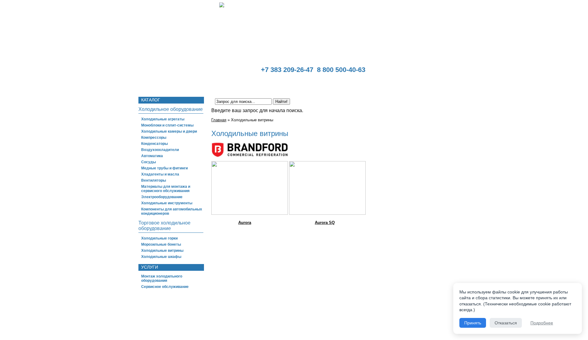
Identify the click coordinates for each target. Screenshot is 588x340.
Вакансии (403, 83)
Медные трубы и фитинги (164, 168)
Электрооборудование (162, 197)
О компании (181, 83)
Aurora (244, 222)
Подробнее (541, 322)
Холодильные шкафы (161, 257)
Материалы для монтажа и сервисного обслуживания (165, 188)
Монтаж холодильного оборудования (161, 278)
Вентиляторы (153, 180)
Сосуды (148, 162)
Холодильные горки (159, 238)
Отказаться (506, 322)
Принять (472, 322)
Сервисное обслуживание (165, 287)
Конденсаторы (154, 144)
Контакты (435, 83)
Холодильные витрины (162, 250)
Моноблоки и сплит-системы (167, 125)
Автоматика (152, 156)
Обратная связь (364, 83)
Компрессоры (153, 137)
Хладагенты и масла (160, 174)
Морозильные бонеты (161, 244)
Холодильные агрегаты (162, 119)
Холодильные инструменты (166, 203)
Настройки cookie (423, 324)
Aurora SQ (325, 222)
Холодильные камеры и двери (169, 131)
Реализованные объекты (233, 83)
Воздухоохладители (160, 150)
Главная (147, 83)
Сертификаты (288, 83)
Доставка (324, 83)
